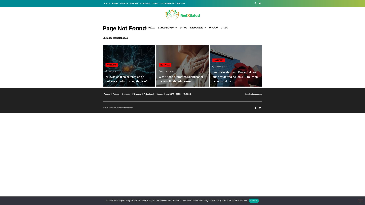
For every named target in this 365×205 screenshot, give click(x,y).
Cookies (155, 3)
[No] (360, 200)
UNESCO (181, 3)
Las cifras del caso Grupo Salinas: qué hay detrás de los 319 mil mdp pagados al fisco (235, 77)
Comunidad (149, 28)
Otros (183, 28)
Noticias (135, 28)
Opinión (213, 28)
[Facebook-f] (255, 3)
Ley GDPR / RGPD (168, 3)
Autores (115, 3)
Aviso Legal (145, 3)
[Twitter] (260, 3)
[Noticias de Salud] (182, 15)
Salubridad (196, 28)
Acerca (107, 3)
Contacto (124, 3)
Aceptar (253, 200)
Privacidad (134, 3)
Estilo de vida (166, 28)
